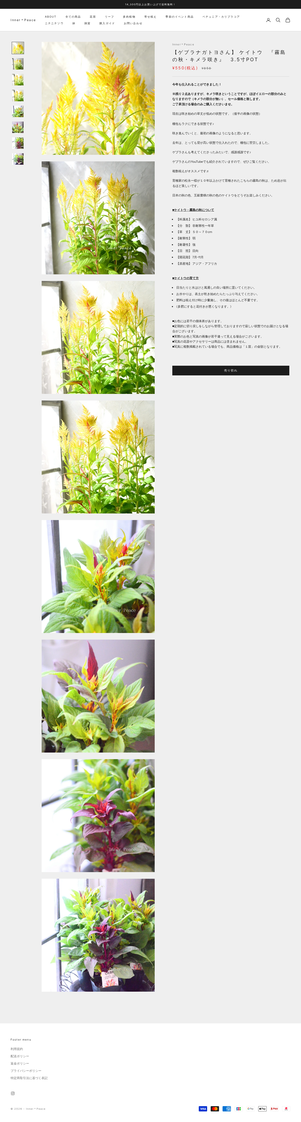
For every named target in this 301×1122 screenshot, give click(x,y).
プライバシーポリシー (26, 1071)
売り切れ (231, 370)
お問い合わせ (133, 23)
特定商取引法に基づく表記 (29, 1078)
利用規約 (17, 1049)
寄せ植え (150, 16)
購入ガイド (107, 23)
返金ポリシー (20, 1063)
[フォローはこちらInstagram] (13, 1093)
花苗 (93, 16)
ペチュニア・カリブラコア (221, 16)
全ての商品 (73, 16)
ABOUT (51, 16)
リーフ (109, 16)
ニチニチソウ (54, 23)
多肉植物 (129, 16)
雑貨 (87, 23)
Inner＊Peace (183, 44)
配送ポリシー (20, 1056)
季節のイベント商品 (179, 16)
